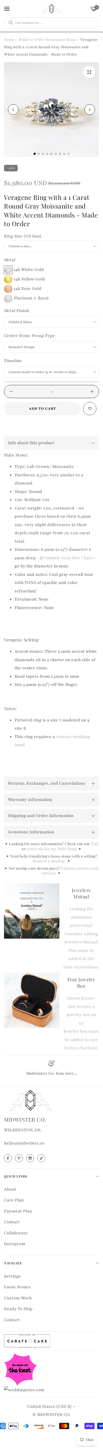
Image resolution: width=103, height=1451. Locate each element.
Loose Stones (17, 1287)
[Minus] (11, 391)
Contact (12, 1222)
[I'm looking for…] (9, 22)
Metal (9, 260)
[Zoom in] (89, 72)
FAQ (94, 843)
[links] (8, 1158)
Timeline (13, 361)
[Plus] (92, 391)
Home (9, 39)
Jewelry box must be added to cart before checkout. (81, 1039)
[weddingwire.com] (24, 1390)
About (10, 1189)
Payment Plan (18, 1211)
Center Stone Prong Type (29, 336)
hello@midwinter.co (24, 1143)
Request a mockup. (50, 860)
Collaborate (16, 1233)
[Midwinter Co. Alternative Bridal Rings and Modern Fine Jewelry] (51, 8)
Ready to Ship (18, 1309)
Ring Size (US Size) (22, 236)
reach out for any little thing (51, 848)
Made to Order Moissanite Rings (47, 39)
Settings (12, 1276)
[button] (90, 109)
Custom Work (18, 1298)
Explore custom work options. (70, 870)
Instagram (14, 1244)
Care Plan (14, 1200)
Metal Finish (16, 311)
